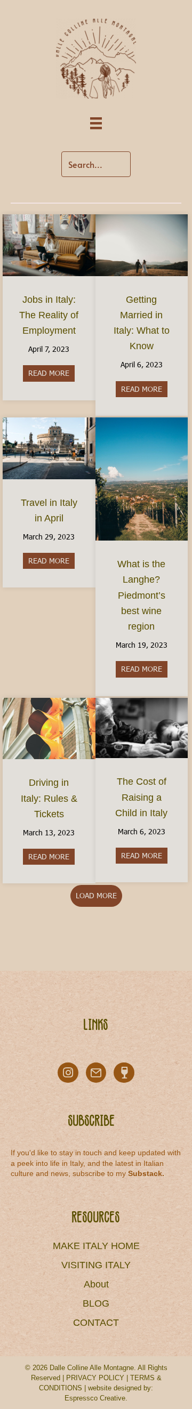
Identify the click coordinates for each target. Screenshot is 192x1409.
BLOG (96, 1303)
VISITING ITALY (96, 1265)
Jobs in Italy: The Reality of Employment (48, 315)
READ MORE (51, 373)
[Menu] (96, 123)
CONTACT (96, 1322)
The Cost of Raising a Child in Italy (141, 797)
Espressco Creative (95, 1398)
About (96, 1284)
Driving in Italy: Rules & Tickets (49, 798)
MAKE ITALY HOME (96, 1246)
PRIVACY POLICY (95, 1378)
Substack (145, 1173)
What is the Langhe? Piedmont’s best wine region (141, 595)
